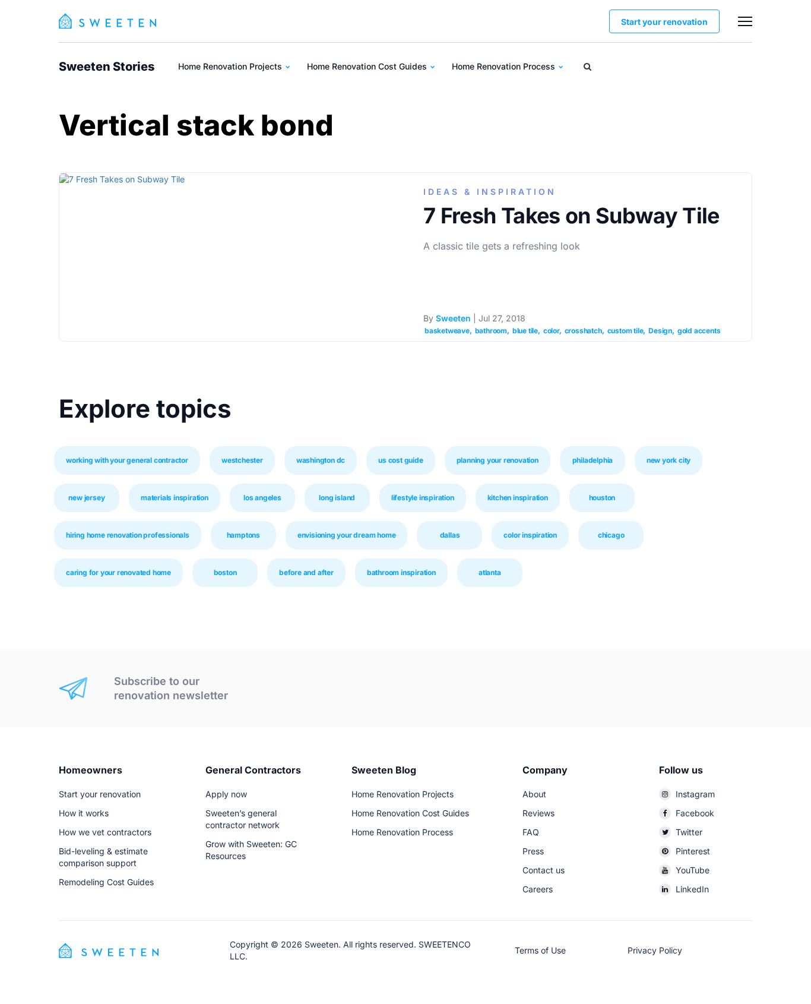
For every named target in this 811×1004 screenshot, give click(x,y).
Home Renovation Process (504, 66)
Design (660, 330)
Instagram (695, 794)
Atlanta (490, 572)
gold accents (699, 330)
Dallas (450, 535)
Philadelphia (592, 460)
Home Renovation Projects (231, 66)
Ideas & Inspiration (489, 192)
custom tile (625, 330)
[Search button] (587, 66)
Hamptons (243, 535)
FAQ (530, 832)
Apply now (226, 794)
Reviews (538, 813)
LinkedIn (692, 889)
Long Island (337, 497)
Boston (225, 572)
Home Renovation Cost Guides (368, 66)
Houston (602, 497)
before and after (306, 572)
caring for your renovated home (118, 572)
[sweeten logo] (109, 950)
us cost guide (400, 460)
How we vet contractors (105, 832)
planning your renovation (497, 460)
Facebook (695, 813)
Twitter (689, 832)
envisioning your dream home (346, 535)
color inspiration (530, 535)
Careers (537, 889)
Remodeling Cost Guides (106, 882)
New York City (668, 460)
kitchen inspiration (517, 497)
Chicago (611, 535)
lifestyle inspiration (422, 497)
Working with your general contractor (127, 460)
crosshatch (583, 330)
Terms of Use (540, 950)
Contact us (543, 870)
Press (533, 851)
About (534, 794)
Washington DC (320, 460)
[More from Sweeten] (745, 21)
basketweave (447, 330)
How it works (84, 813)
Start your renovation (664, 22)
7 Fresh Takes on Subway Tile (571, 216)
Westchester (242, 460)
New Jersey (86, 497)
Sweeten (453, 318)
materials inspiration (174, 497)
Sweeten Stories (106, 66)
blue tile (525, 330)
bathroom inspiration (401, 572)
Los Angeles (262, 497)
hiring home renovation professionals (127, 535)
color (551, 330)
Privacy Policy (655, 950)
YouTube (692, 870)
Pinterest (693, 851)
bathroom (491, 330)
